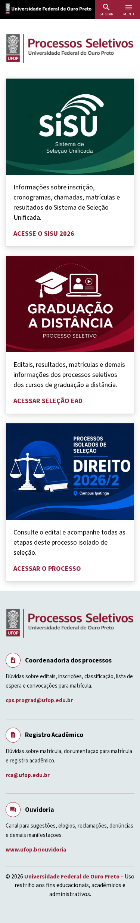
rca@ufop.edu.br (28, 775)
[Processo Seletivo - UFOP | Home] (70, 48)
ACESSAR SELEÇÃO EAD (48, 401)
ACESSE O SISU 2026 (43, 233)
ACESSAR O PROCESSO (47, 568)
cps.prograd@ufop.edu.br (40, 700)
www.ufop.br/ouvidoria (36, 850)
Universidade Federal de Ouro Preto (71, 876)
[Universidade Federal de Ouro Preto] (56, 8)
